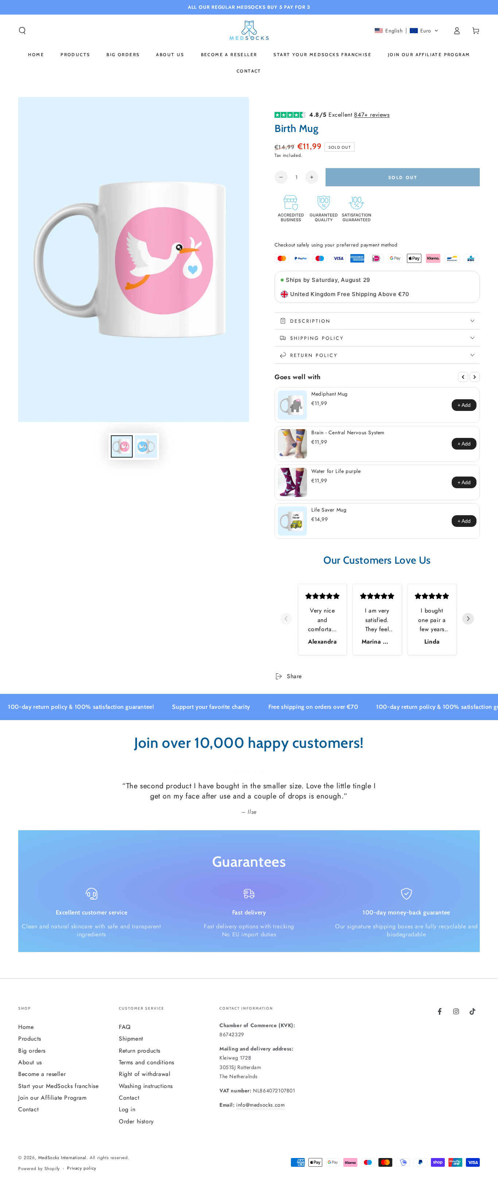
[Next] (475, 377)
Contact (28, 1109)
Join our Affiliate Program (52, 1097)
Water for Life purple (336, 471)
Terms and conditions (146, 1062)
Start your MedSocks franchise (58, 1086)
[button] (22, 31)
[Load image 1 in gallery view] (122, 446)
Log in (127, 1109)
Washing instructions (146, 1086)
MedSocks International (62, 1157)
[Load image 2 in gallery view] (146, 446)
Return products (139, 1050)
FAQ (125, 1027)
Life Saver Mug (328, 509)
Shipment (131, 1038)
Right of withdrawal (144, 1074)
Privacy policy (81, 1168)
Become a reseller (42, 1074)
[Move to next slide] (468, 619)
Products (29, 1038)
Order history (136, 1121)
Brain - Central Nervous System (348, 432)
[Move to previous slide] (286, 619)
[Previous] (463, 377)
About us (30, 1062)
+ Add (464, 405)
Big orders (32, 1050)
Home (26, 1027)
